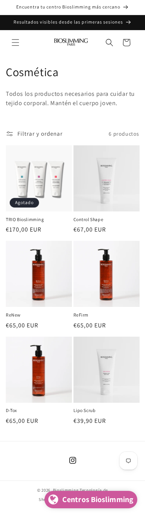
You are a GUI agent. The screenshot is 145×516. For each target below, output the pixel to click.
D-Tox (11, 410)
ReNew (13, 315)
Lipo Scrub (84, 410)
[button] (15, 42)
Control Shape (88, 219)
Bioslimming (66, 490)
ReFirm (81, 315)
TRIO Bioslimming (25, 219)
